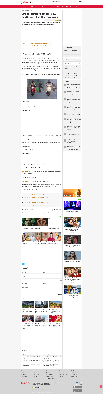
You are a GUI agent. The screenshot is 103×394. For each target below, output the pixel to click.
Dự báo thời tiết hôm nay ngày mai (70, 50)
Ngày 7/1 (34, 212)
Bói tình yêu (61, 376)
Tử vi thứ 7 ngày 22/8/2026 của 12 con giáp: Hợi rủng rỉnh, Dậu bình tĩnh (73, 134)
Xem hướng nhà (49, 372)
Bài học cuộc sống (74, 374)
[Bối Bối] (52, 210)
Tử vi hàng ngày (36, 374)
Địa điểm (75, 75)
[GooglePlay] (77, 388)
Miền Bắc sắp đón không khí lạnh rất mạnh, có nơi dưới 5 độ (41, 325)
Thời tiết (53, 212)
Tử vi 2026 (35, 372)
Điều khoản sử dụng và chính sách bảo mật (43, 392)
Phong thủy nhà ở (49, 376)
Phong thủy (44, 6)
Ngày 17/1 (29, 212)
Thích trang (68, 195)
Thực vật (66, 66)
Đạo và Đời (57, 6)
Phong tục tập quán (75, 372)
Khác (76, 6)
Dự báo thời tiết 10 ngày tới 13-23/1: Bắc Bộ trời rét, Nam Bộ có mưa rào (37, 45)
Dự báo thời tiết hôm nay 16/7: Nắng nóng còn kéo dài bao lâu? (55, 311)
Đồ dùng (75, 68)
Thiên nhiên (67, 71)
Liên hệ (52, 392)
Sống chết (67, 77)
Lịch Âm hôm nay (24, 374)
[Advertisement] (39, 32)
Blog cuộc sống (62, 6)
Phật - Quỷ (67, 73)
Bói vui (32, 6)
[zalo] (28, 210)
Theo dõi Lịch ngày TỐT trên (50, 20)
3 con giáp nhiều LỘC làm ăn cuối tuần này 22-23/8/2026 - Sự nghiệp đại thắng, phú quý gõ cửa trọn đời (73, 108)
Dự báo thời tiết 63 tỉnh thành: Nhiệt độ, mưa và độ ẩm (41, 311)
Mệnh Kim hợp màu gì (50, 378)
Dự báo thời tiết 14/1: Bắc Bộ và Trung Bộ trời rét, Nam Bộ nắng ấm (37, 194)
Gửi (61, 280)
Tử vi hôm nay (61, 372)
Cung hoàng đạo (38, 6)
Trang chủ (23, 10)
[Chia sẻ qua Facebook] (23, 210)
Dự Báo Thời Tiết (29, 10)
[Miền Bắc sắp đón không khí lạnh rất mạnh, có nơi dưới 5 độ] (41, 318)
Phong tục (72, 6)
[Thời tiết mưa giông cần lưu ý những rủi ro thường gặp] (28, 304)
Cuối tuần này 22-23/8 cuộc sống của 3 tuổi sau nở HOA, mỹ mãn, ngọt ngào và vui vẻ (73, 128)
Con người (76, 73)
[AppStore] (77, 391)
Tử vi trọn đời (36, 376)
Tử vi (29, 6)
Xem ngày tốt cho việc (25, 376)
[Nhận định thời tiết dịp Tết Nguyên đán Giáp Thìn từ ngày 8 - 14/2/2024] (55, 318)
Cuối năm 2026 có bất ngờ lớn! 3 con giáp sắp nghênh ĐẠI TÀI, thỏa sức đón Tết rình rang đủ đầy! (73, 148)
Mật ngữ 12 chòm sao (63, 374)
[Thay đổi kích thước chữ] (43, 20)
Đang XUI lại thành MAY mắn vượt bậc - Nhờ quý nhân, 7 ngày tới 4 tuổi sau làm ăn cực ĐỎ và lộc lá (73, 86)
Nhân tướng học (51, 6)
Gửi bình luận (59, 294)
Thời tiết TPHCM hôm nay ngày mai (70, 55)
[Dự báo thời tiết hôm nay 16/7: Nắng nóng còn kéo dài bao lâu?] (55, 304)
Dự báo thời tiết (47, 212)
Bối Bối (55, 209)
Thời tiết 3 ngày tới (40, 212)
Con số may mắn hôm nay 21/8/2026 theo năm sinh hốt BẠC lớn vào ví (73, 141)
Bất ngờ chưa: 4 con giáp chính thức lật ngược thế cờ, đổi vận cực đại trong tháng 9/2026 (73, 93)
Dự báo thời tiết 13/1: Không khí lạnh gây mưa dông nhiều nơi (36, 197)
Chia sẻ (78, 195)
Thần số (67, 6)
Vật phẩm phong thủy (50, 374)
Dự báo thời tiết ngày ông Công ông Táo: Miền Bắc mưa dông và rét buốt (37, 43)
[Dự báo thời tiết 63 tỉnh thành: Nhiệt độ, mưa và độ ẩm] (41, 304)
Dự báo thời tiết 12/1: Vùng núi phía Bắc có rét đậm (34, 199)
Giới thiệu (33, 392)
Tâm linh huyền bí (74, 376)
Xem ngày (25, 6)
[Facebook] (77, 382)
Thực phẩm (67, 75)
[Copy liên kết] (32, 210)
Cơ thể (66, 68)
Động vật (75, 66)
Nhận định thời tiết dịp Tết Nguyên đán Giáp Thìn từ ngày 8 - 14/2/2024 (54, 325)
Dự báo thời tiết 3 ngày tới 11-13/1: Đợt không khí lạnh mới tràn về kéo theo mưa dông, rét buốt (41, 48)
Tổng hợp (75, 77)
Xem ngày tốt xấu (24, 372)
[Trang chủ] (22, 6)
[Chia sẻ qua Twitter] (25, 210)
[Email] (30, 210)
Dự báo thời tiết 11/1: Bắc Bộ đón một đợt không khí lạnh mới (36, 202)
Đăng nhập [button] (80, 1)
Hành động (76, 71)
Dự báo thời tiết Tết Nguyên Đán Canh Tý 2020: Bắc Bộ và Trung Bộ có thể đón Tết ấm (41, 205)
